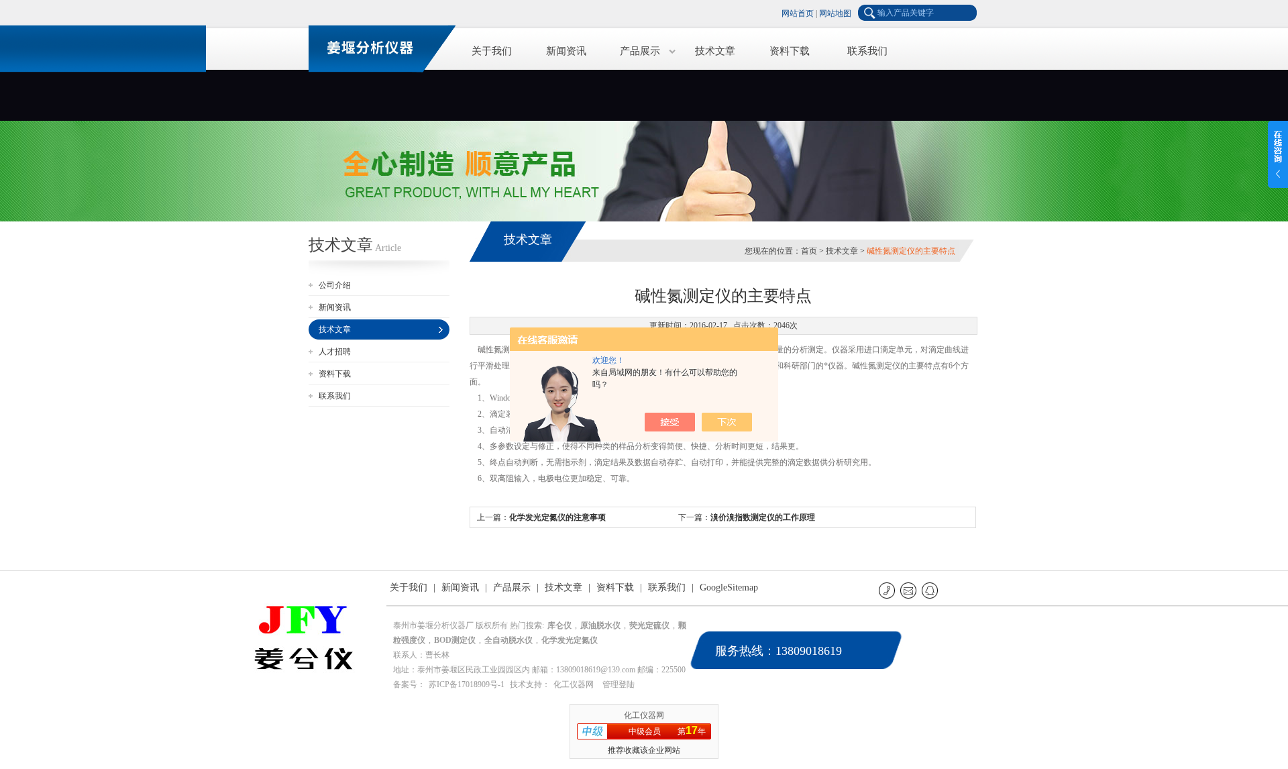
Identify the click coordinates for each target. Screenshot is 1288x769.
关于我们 (492, 51)
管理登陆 (618, 684)
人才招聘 (335, 351)
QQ (931, 590)
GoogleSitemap (729, 587)
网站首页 (798, 13)
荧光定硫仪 (649, 625)
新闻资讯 (566, 51)
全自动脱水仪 (508, 640)
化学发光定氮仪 (569, 640)
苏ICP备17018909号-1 (466, 684)
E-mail (909, 590)
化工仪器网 (573, 684)
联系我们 (867, 51)
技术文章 (715, 51)
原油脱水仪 (600, 625)
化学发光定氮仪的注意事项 (557, 517)
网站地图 (835, 13)
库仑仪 (559, 625)
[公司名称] (376, 46)
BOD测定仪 (455, 640)
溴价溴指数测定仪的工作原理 (762, 517)
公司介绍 (335, 285)
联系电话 (888, 590)
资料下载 (789, 51)
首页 (809, 251)
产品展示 (640, 51)
